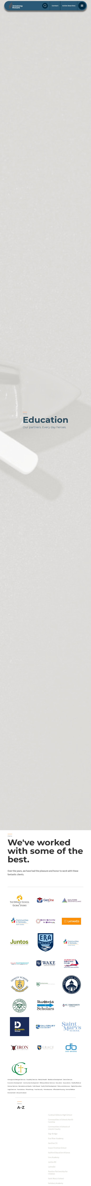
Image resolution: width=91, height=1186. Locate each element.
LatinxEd (51, 1166)
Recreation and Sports (25, 1086)
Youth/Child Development (49, 1086)
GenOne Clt (52, 1143)
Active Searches (68, 6)
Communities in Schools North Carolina (60, 1120)
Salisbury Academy (55, 1183)
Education (59, 1083)
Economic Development (15, 1083)
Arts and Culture (21, 1093)
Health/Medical (76, 1083)
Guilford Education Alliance (59, 1152)
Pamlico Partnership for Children (58, 1172)
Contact (55, 6)
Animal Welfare (70, 1090)
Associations (67, 1083)
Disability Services (31, 1080)
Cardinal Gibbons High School (60, 1115)
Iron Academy (53, 1157)
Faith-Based (36, 1086)
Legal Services (12, 1090)
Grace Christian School (57, 1148)
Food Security (38, 1090)
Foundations (21, 1090)
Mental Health (42, 1080)
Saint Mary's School (56, 1178)
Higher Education (76, 1086)
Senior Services (67, 1080)
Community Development (31, 1083)
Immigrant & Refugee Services (16, 1080)
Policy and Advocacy (63, 1086)
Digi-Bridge (52, 1133)
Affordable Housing (59, 1090)
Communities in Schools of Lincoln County (59, 1127)
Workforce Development (55, 1080)
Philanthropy (30, 1090)
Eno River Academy (55, 1138)
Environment (12, 1093)
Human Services (13, 1086)
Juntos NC (52, 1162)
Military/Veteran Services (47, 1083)
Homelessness (48, 1090)
